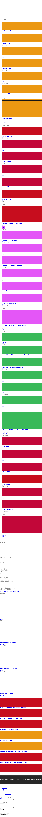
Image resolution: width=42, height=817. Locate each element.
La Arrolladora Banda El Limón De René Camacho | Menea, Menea (14, 325)
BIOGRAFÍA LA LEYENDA (6, 471)
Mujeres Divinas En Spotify (6, 81)
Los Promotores (4, 119)
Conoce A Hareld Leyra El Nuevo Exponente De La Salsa (11, 459)
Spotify (4, 17)
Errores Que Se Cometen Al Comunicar (8, 379)
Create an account (3, 805)
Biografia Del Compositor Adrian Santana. (9, 148)
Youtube (17, 591)
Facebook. (8, 780)
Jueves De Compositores (6, 392)
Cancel (1, 812)
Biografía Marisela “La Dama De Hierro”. (10, 534)
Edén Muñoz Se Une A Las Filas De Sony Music (8, 668)
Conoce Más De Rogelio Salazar (7, 136)
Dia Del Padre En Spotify (6, 55)
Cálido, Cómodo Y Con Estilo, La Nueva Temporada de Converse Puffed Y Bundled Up (13, 751)
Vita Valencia (4, 326)
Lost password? (3, 804)
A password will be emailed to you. (6, 810)
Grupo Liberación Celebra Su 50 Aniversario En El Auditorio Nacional (11, 718)
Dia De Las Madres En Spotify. (7, 93)
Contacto (4, 537)
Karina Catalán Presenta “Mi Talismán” (6, 740)
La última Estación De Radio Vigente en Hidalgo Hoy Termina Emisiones (13, 367)
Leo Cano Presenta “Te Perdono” (6, 693)
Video (15, 591)
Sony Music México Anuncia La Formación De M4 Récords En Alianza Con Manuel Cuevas (16, 354)
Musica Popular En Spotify (6, 68)
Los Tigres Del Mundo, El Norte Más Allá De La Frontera (9, 729)
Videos (3, 227)
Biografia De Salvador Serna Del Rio (8, 174)
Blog (3, 329)
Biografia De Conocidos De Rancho (8, 509)
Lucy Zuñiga (4, 431)
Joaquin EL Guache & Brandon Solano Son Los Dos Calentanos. (12, 252)
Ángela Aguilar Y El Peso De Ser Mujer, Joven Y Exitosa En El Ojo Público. (13, 342)
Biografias (3, 150)
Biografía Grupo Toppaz (6, 446)
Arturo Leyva (2, 591)
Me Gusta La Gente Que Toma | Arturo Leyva (9, 303)
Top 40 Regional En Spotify (6, 30)
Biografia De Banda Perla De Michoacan (8, 496)
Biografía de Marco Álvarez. (6, 161)
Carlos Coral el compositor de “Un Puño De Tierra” (12, 223)
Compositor (7, 591)
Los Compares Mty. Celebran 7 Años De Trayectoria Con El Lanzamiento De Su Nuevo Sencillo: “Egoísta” (16, 773)
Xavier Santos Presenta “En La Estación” (8, 642)
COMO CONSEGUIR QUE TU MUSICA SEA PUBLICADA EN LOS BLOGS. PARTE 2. (15, 429)
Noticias (3, 137)
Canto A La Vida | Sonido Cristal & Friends (9, 278)
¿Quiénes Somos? (8, 539)
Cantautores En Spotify (6, 43)
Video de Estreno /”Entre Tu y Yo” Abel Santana (9, 240)
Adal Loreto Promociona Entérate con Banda (9, 290)
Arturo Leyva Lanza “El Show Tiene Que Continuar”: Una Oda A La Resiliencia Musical (16, 617)
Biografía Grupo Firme (6, 484)
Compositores (5, 123)
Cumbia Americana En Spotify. (7, 118)
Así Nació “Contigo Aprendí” (7, 199)
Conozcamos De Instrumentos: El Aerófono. (9, 405)
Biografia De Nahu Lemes (6, 186)
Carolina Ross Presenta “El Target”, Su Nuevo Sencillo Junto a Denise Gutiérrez (13, 707)
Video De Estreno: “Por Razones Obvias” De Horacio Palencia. (12, 265)
